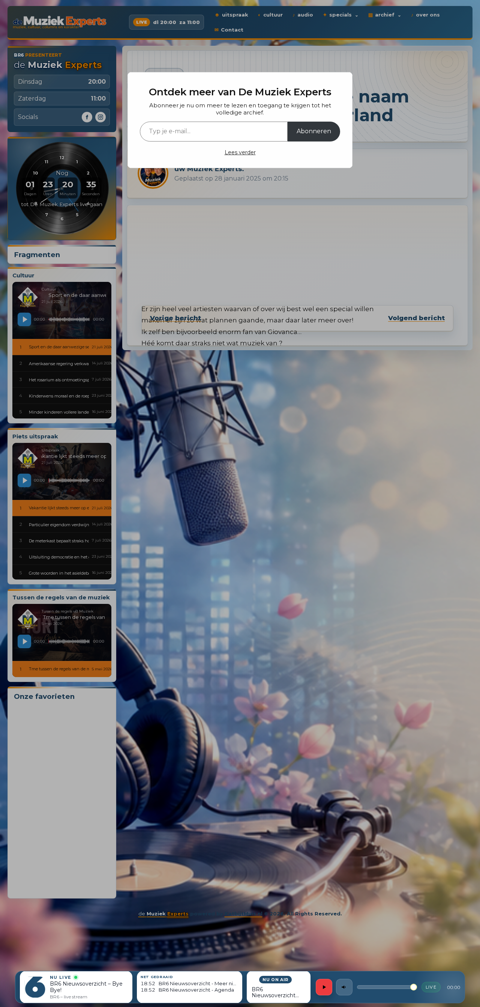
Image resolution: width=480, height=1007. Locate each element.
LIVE (431, 987)
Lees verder (240, 152)
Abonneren (314, 131)
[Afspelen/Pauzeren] (324, 987)
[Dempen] (344, 987)
